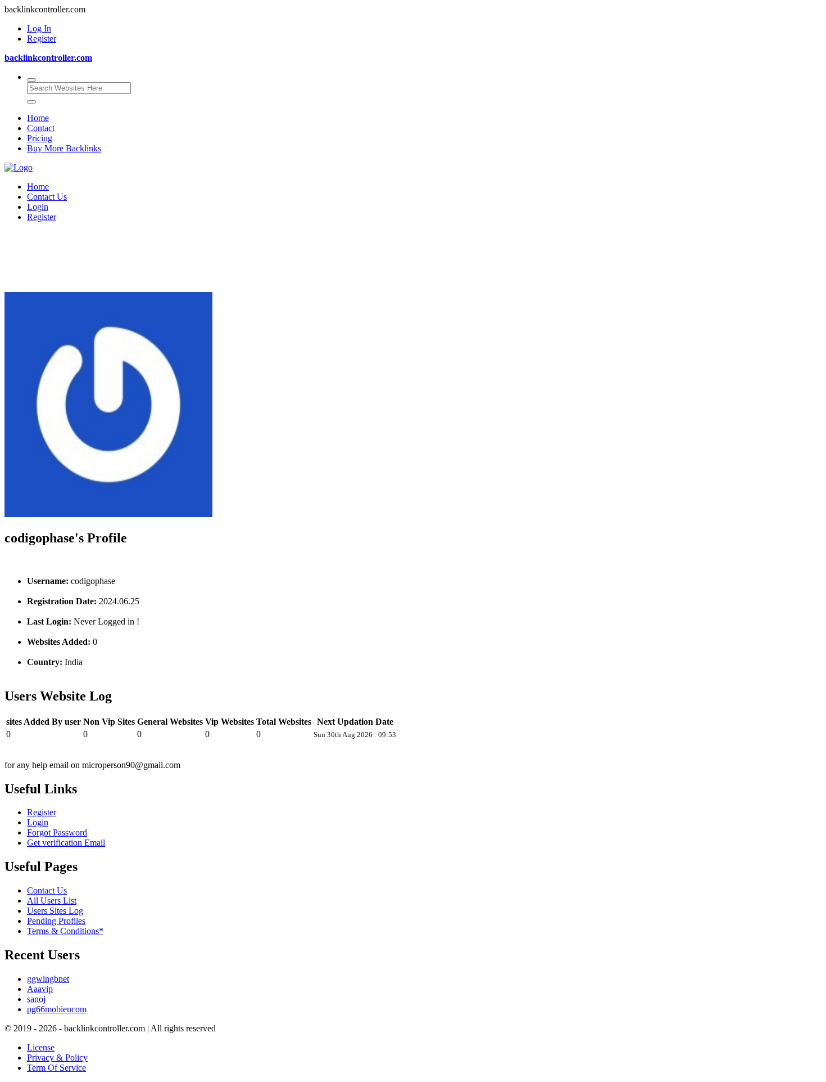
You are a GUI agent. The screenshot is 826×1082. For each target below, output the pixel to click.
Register (41, 38)
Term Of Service (56, 1067)
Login (37, 207)
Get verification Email (66, 842)
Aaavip (40, 989)
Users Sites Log (55, 910)
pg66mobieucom (57, 1009)
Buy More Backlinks (64, 148)
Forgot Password (57, 832)
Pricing (39, 138)
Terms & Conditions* (65, 931)
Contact (41, 128)
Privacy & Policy (57, 1057)
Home (38, 118)
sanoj (36, 999)
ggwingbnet (48, 979)
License (41, 1047)
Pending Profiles (56, 921)
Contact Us (47, 196)
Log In (39, 28)
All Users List (51, 900)
